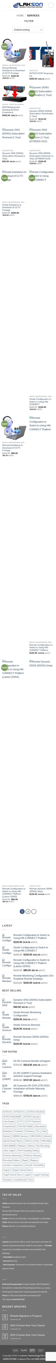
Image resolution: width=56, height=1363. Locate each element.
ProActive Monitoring (12, 1155)
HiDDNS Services (20, 1136)
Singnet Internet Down (22, 1170)
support (27, 1175)
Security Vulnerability (34, 1165)
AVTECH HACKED (36, 1112)
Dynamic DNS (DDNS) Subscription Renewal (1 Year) (13, 156)
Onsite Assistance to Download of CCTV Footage (11, 207)
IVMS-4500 (46, 1141)
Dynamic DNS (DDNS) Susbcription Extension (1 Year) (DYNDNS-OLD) (41, 156)
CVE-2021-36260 (25, 1126)
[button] (4, 5)
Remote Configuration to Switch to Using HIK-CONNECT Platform (41, 647)
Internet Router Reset (12, 1141)
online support (9, 1151)
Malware (21, 1146)
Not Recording (43, 1146)
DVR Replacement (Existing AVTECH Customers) (11, 110)
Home (20, 15)
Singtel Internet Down (12, 1175)
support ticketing (41, 1175)
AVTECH (7, 1112)
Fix (38, 1131)
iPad (36, 1141)
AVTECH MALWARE (12, 1117)
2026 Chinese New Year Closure (27, 1325)
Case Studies (9, 1121)
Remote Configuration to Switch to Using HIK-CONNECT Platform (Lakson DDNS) (13, 893)
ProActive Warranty (32, 1155)
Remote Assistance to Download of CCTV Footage (12, 448)
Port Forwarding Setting (28, 1151)
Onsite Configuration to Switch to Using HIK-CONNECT (40, 401)
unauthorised (20, 1180)
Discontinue (40, 1126)
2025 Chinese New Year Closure (27, 1335)
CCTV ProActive (33, 1121)
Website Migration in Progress (26, 1316)
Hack (44, 1131)
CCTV (20, 1121)
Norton (31, 1146)
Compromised (9, 1126)
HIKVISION (36, 1136)
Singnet (6, 1170)
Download (7, 1131)
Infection (47, 1136)
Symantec (7, 1180)
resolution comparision (13, 1165)
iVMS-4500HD (9, 1146)
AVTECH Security (32, 1117)
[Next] (33, 911)
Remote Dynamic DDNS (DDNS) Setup (40, 890)
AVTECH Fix (19, 1112)
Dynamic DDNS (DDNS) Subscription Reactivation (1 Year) (41, 113)
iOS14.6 (28, 1141)
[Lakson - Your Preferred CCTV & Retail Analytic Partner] (28, 5)
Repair (25, 1160)
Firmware (18, 1131)
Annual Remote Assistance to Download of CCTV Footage (13, 70)
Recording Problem (11, 1160)
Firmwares (29, 1131)
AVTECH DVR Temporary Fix (41, 74)
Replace (34, 1160)
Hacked (6, 1136)
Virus (31, 1180)
